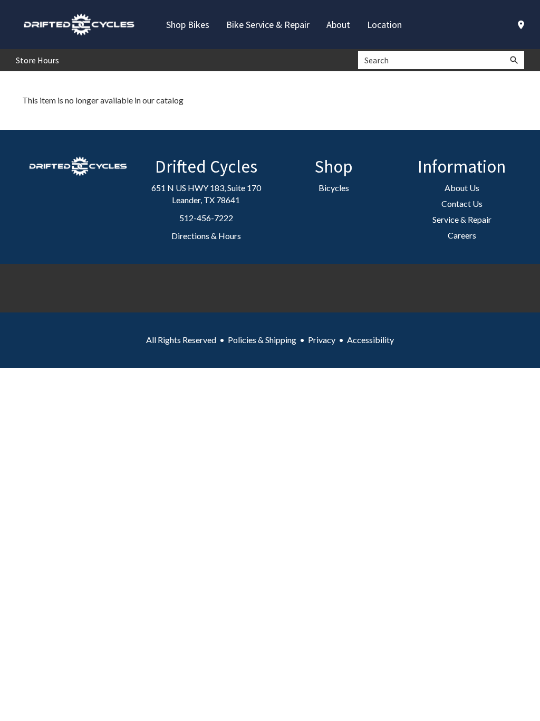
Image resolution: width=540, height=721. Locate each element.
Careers (462, 235)
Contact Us (462, 203)
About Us (462, 188)
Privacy (321, 340)
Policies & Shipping (262, 340)
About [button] (338, 24)
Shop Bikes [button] (187, 24)
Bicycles (334, 188)
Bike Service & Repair (268, 24)
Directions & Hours (206, 236)
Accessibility (370, 340)
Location (384, 24)
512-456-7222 (206, 218)
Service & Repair (461, 219)
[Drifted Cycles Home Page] (79, 24)
